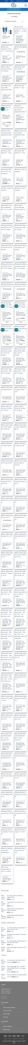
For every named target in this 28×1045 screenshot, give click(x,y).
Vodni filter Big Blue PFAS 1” (20, 57)
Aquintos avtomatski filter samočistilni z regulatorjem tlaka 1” (20, 118)
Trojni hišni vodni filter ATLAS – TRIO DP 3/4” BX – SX (20, 583)
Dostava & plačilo (7, 1010)
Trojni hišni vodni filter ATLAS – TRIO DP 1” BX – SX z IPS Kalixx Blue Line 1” (7, 687)
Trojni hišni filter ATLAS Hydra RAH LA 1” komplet (20, 338)
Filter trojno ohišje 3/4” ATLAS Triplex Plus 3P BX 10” (6, 436)
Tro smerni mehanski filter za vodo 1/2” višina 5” (7, 878)
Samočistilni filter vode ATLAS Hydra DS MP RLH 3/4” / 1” (6, 765)
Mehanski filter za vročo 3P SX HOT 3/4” (20, 860)
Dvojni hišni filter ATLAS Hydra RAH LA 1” (20, 765)
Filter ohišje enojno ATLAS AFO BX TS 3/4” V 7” (6, 564)
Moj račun (21, 1038)
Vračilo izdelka (6, 1013)
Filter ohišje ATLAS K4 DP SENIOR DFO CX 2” (6, 804)
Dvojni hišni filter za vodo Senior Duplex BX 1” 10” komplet (21, 275)
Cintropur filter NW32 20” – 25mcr (19, 162)
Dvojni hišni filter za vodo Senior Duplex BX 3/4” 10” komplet (7, 276)
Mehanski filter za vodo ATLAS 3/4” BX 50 (20, 804)
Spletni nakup (6, 1029)
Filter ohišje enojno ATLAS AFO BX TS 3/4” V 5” (20, 665)
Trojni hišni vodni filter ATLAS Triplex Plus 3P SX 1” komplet (20, 361)
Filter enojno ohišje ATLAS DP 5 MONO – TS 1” (20, 708)
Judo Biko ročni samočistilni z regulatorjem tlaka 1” (6, 97)
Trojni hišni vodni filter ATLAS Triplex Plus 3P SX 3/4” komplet (6, 361)
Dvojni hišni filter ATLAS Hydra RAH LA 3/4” (6, 785)
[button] (2, 5)
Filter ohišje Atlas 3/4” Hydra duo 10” (7, 454)
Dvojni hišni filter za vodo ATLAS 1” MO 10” (20, 295)
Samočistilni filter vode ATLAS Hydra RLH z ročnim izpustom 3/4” (6, 745)
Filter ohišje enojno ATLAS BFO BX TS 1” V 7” (20, 545)
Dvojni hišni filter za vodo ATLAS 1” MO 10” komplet (20, 237)
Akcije (5, 1038)
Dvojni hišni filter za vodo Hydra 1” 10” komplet (20, 257)
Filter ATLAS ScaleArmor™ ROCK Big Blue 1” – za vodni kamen (20, 38)
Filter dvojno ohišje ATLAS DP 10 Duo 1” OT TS (20, 491)
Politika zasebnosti (7, 1026)
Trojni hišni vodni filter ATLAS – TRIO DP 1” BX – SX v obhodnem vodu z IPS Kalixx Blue (20, 644)
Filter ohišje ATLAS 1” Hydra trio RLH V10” (20, 399)
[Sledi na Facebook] (2, 997)
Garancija (5, 1017)
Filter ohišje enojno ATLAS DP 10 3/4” (6, 509)
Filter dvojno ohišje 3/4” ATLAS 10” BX (7, 471)
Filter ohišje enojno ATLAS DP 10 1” (20, 509)
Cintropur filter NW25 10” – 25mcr (5, 162)
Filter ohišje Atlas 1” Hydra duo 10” (20, 454)
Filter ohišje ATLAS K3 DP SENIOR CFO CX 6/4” (20, 785)
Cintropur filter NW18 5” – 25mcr (20, 96)
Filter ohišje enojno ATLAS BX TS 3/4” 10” (20, 527)
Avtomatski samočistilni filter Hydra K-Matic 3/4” (20, 217)
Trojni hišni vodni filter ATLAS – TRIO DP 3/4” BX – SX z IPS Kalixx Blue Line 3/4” (7, 666)
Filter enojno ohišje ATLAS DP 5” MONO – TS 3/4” (6, 708)
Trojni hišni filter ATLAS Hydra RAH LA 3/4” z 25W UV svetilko (20, 602)
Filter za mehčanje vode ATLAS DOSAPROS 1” (6, 860)
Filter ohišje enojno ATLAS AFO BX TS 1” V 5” (20, 686)
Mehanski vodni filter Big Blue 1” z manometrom (6, 117)
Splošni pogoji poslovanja (9, 1007)
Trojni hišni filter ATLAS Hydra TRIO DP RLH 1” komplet (20, 314)
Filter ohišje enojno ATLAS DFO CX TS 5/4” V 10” (6, 726)
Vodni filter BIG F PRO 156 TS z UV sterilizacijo (6, 181)
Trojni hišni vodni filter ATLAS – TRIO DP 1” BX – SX (7, 601)
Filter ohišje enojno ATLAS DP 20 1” (6, 526)
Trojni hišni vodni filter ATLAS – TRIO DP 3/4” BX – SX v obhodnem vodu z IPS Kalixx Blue (7, 644)
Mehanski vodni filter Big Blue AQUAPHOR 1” (20, 78)
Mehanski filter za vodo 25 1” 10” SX (20, 840)
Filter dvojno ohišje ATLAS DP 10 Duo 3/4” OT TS (6, 491)
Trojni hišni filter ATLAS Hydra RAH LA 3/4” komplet (6, 338)
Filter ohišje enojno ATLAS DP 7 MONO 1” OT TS (6, 583)
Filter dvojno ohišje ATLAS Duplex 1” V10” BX (20, 472)
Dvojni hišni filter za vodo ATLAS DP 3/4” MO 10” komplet (7, 237)
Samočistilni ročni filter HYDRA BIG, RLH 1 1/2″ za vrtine (6, 217)
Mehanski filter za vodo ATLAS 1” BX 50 (6, 822)
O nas (9, 1038)
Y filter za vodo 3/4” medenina (6, 198)
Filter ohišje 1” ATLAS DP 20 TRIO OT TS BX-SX (7, 78)
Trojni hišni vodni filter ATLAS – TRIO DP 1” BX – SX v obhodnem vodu (20, 622)
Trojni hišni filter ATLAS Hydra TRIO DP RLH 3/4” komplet (7, 315)
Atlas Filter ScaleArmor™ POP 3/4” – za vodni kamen (6, 59)
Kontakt (14, 1038)
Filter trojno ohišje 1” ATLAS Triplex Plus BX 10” (20, 436)
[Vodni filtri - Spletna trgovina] (14, 5)
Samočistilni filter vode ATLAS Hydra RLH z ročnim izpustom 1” (20, 745)
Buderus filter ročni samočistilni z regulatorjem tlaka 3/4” (20, 142)
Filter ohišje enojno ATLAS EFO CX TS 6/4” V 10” (20, 726)
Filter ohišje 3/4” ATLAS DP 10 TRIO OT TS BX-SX (7, 417)
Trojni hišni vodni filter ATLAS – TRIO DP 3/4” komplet (7, 380)
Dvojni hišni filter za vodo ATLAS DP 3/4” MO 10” (7, 295)
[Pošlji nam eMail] (5, 997)
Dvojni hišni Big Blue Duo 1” (6, 37)
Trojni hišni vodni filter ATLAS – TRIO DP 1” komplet (20, 380)
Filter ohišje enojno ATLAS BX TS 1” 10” (6, 545)
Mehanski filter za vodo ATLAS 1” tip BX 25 (6, 841)
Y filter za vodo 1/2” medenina (19, 180)
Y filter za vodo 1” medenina (20, 198)
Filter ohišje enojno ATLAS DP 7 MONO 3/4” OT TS (20, 564)
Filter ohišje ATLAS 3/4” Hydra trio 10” (7, 398)
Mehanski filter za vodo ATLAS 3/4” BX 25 (20, 822)
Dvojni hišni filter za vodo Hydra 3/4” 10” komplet (7, 257)
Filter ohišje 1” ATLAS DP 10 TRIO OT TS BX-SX (20, 417)
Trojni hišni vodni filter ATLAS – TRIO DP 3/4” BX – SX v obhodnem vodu (7, 622)
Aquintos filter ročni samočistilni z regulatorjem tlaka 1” (7, 142)
